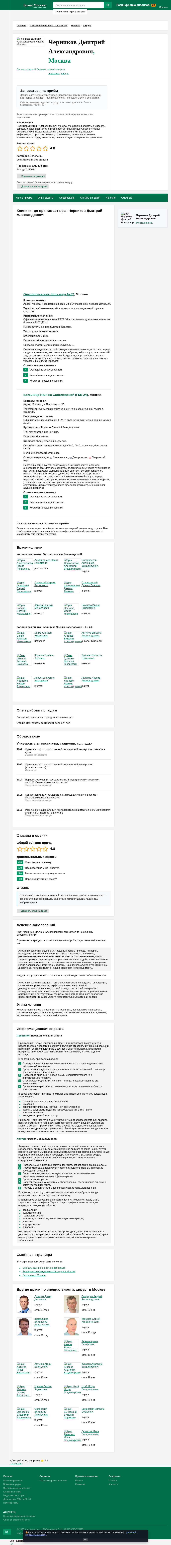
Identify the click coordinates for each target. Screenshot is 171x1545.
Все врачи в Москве (34, 1275)
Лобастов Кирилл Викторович (44, 679)
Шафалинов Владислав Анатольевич (41, 1321)
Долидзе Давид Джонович (43, 1298)
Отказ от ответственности (16, 1519)
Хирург (21, 1138)
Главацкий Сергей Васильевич (44, 584)
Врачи (34, 5)
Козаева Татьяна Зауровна (44, 656)
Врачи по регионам (13, 1480)
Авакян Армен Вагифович (89, 1343)
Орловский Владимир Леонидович (41, 1411)
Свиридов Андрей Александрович (91, 1298)
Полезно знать (10, 1503)
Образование (66, 197)
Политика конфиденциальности (19, 1516)
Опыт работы (45, 197)
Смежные (126, 197)
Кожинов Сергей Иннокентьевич (90, 1320)
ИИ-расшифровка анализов (53, 1480)
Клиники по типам (12, 1491)
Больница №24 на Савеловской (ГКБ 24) (55, 395)
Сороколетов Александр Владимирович (90, 563)
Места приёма (24, 197)
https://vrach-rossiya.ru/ (16, 5)
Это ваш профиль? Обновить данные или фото (41, 69)
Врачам (163, 7)
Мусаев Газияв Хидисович (43, 1388)
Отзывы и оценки (90, 197)
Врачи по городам (12, 1484)
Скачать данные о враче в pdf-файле (44, 1267)
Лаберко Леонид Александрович (90, 679)
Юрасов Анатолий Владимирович (91, 1365)
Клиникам (80, 1484)
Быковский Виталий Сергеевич (92, 1410)
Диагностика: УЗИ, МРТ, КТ (17, 1499)
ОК (85, 1539)
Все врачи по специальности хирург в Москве (49, 1271)
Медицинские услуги (13, 1495)
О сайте (113, 1480)
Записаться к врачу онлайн (70, 11)
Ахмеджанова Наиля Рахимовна (46, 561)
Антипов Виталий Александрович (91, 634)
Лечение (111, 197)
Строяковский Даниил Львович (90, 584)
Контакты (113, 1484)
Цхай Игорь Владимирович (90, 1388)
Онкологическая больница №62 (48, 294)
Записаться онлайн (11, 1463)
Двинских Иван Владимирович (90, 1433)
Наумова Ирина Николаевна (90, 606)
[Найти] (108, 5)
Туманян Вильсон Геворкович (91, 656)
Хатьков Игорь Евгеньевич (42, 1365)
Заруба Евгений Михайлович (43, 606)
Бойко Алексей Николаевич (43, 634)
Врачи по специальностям (16, 1488)
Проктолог (23, 1035)
